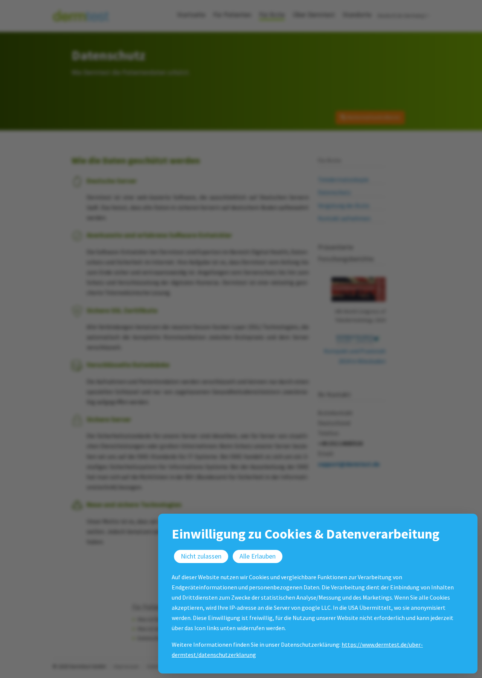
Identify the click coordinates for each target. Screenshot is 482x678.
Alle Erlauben (257, 556)
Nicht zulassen (201, 556)
